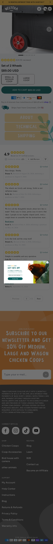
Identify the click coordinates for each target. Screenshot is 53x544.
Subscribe (15, 278)
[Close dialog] (47, 262)
